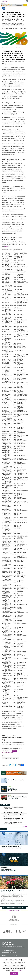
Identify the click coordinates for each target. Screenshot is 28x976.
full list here (7, 246)
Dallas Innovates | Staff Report (13, 28)
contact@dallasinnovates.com (9, 950)
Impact (15, 955)
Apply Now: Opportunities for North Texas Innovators (14, 790)
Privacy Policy (18, 970)
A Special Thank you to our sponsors (15, 907)
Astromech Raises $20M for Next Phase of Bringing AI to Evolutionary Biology (13, 819)
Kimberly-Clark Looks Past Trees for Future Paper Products (13, 815)
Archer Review (7, 758)
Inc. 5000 (15, 758)
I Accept (14, 973)
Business (4, 955)
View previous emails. (8, 752)
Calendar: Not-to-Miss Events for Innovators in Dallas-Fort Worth (14, 808)
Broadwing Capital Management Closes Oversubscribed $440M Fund (13, 823)
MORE (24, 826)
